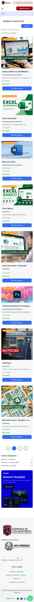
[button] (14, 558)
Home (3, 13)
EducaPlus (16, 578)
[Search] (14, 3)
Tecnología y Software (8, 330)
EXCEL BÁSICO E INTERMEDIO (15, 72)
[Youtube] (21, 599)
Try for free (8, 487)
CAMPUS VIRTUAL (24, 8)
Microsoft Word (8, 162)
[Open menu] (2, 9)
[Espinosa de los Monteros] (6, 2)
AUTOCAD (6, 363)
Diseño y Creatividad (8, 288)
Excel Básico (7, 208)
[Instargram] (25, 599)
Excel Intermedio (9, 118)
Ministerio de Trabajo (17, 571)
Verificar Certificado (12, 575)
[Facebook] (18, 599)
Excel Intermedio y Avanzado (14, 266)
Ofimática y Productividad (9, 39)
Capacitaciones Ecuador (17, 582)
